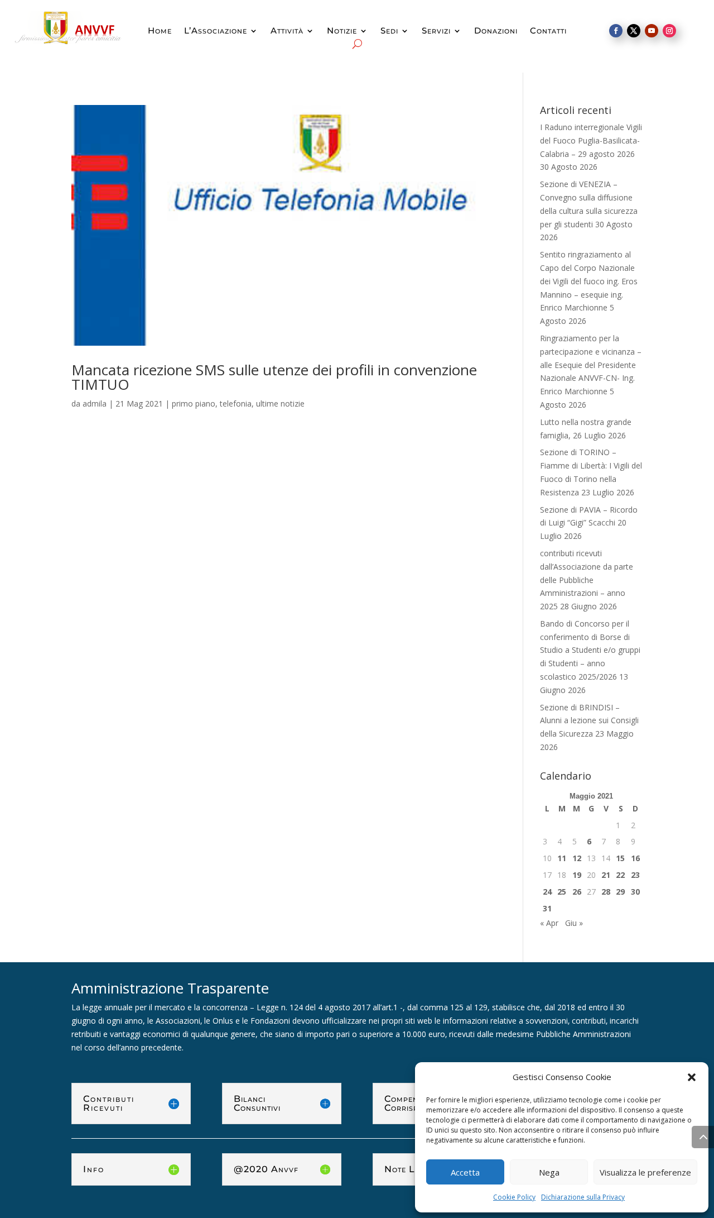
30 (635, 891)
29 (620, 891)
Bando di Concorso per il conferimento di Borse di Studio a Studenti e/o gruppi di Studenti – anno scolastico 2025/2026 (590, 650)
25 (561, 891)
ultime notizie (280, 403)
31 (547, 908)
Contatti (548, 31)
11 (561, 858)
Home (160, 31)
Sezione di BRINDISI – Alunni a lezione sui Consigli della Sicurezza (589, 720)
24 (547, 891)
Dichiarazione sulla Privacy (583, 1197)
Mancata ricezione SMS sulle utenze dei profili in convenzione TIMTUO (274, 377)
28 (605, 891)
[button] (691, 1077)
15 (620, 858)
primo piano (193, 403)
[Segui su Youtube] (651, 30)
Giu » (574, 923)
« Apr (549, 923)
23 (635, 875)
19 (576, 875)
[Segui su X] (633, 30)
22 (620, 875)
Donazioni (496, 31)
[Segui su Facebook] (616, 30)
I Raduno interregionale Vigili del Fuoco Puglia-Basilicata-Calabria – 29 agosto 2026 (591, 140)
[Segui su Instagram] (669, 30)
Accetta (465, 1172)
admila (95, 403)
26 (576, 891)
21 (605, 875)
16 (635, 858)
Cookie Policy (514, 1197)
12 (576, 858)
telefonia (236, 403)
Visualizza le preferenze (645, 1172)
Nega (549, 1172)
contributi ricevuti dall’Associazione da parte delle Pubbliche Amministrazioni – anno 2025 (586, 580)
